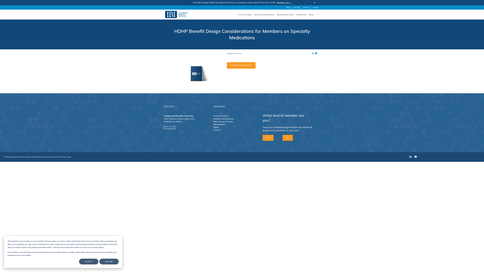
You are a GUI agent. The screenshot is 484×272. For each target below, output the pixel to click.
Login (69, 157)
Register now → (284, 2)
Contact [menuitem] (306, 7)
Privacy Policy (61, 157)
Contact (217, 130)
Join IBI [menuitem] (296, 7)
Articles (239, 53)
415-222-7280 (171, 127)
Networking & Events (223, 121)
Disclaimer (51, 157)
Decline (109, 261)
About (216, 127)
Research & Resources (223, 118)
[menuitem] (245, 14)
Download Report (241, 65)
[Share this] (313, 53)
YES (268, 138)
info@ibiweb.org (171, 129)
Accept (88, 261)
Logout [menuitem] (316, 7)
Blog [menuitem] (288, 7)
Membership (219, 124)
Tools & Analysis (221, 116)
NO (287, 138)
